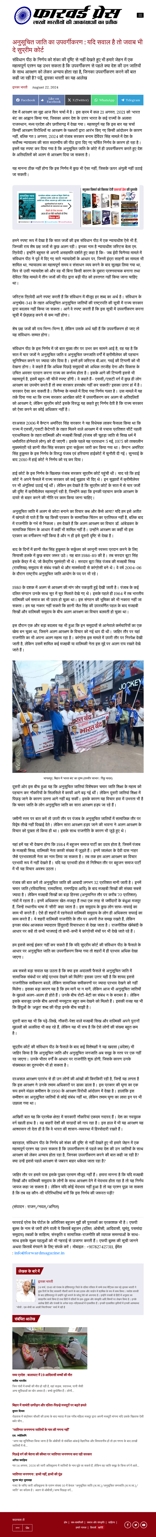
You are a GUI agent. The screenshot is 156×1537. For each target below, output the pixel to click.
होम (65, 1522)
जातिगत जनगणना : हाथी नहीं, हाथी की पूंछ (37, 1474)
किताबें (93, 1528)
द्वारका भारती (19, 87)
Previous (17, 206)
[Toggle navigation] (140, 15)
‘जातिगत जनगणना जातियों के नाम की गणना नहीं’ (40, 1429)
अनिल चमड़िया (19, 1460)
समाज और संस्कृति (95, 1522)
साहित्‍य (111, 1522)
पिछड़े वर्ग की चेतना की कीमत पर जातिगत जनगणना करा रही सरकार (52, 1454)
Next (73, 206)
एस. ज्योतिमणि (19, 1435)
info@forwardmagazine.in (39, 1252)
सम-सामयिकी (77, 1522)
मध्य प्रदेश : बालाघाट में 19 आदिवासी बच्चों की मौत (42, 1374)
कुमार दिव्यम (18, 1411)
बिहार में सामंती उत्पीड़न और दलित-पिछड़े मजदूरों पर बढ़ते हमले (49, 1405)
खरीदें (100, 1528)
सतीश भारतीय (19, 1381)
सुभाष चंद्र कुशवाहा (22, 1480)
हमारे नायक (81, 1528)
